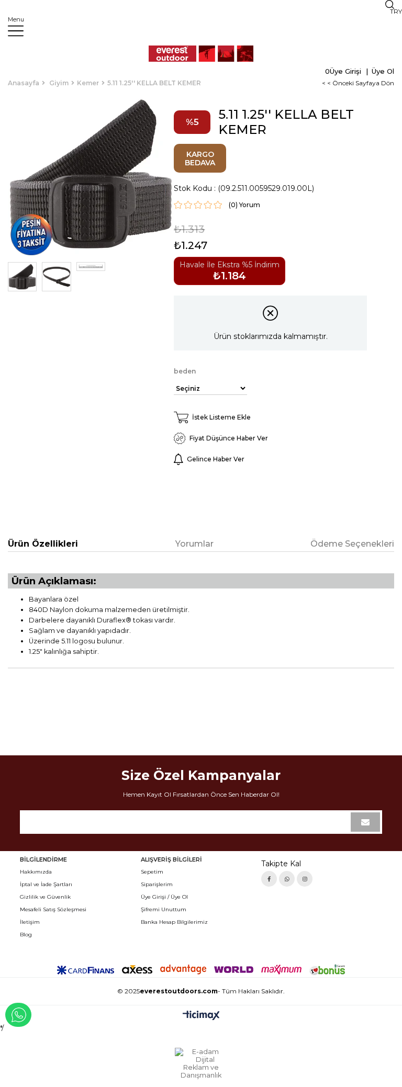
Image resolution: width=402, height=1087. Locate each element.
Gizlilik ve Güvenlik (45, 896)
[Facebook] (269, 879)
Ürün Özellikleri (43, 544)
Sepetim (152, 871)
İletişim (30, 922)
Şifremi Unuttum (163, 909)
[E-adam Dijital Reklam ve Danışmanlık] (201, 1063)
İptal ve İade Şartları (46, 884)
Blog (26, 934)
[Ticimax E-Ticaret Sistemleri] (201, 1016)
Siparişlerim (157, 884)
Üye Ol (382, 71)
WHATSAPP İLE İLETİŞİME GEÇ (18, 1015)
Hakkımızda (36, 871)
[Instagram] (304, 879)
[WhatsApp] (287, 879)
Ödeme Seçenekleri (352, 544)
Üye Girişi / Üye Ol (164, 896)
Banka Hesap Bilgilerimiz (174, 922)
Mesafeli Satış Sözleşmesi (53, 909)
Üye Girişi (345, 71)
